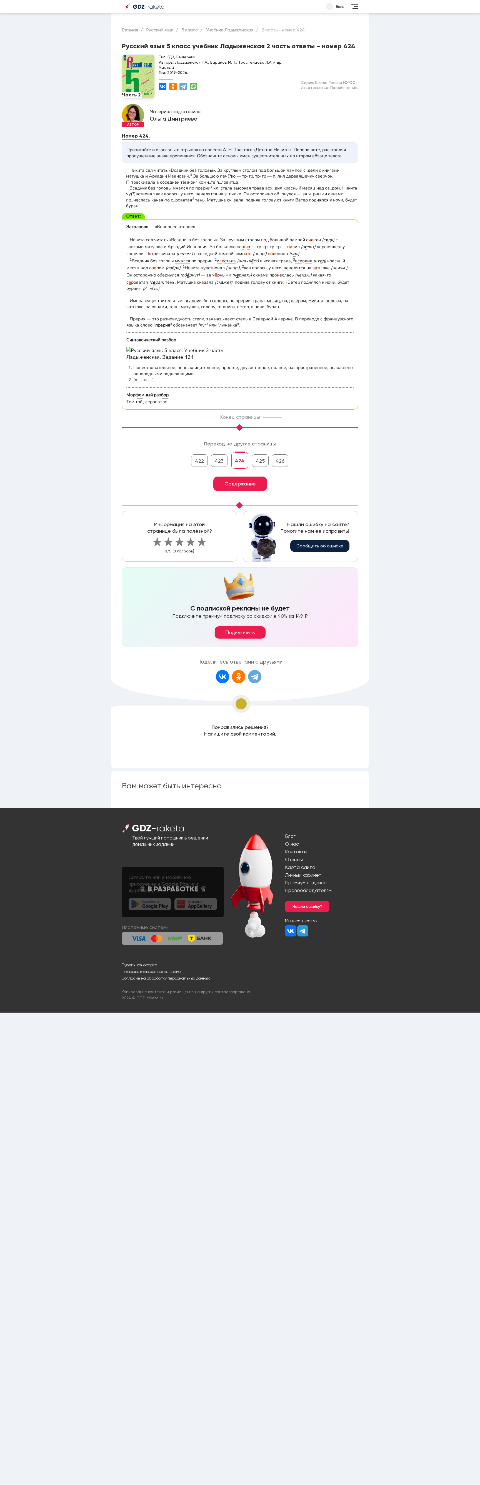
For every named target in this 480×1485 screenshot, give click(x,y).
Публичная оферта (139, 965)
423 (219, 461)
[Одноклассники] (173, 86)
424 (239, 461)
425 (260, 461)
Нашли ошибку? (307, 906)
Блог (290, 836)
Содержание (240, 484)
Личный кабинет (303, 875)
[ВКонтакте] (162, 86)
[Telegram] (183, 86)
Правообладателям (308, 890)
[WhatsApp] (193, 86)
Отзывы (294, 859)
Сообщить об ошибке (319, 546)
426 (280, 461)
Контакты (296, 851)
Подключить (240, 632)
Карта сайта (300, 867)
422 (199, 461)
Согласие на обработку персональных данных (166, 978)
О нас (292, 844)
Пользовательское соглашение (151, 971)
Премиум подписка (307, 882)
